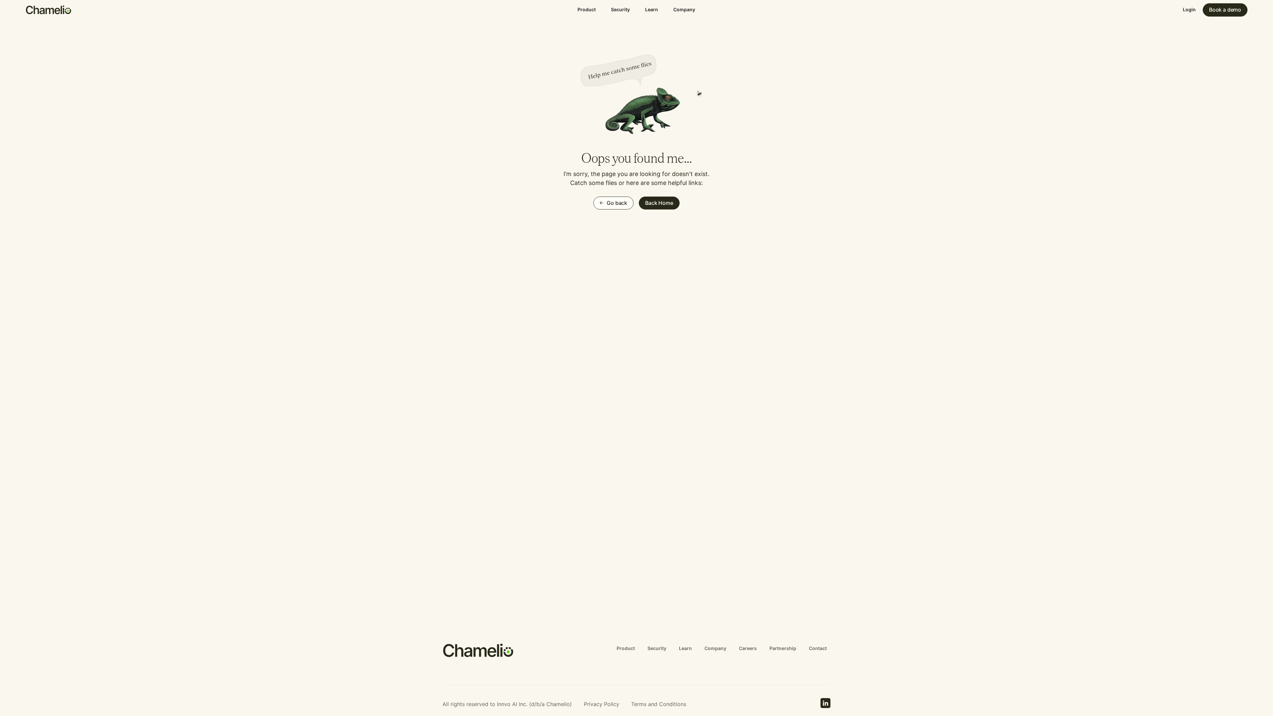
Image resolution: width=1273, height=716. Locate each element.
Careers (748, 648)
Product (586, 9)
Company (684, 9)
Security (620, 9)
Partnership (782, 648)
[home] (49, 10)
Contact (818, 648)
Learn (651, 9)
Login (1189, 9)
